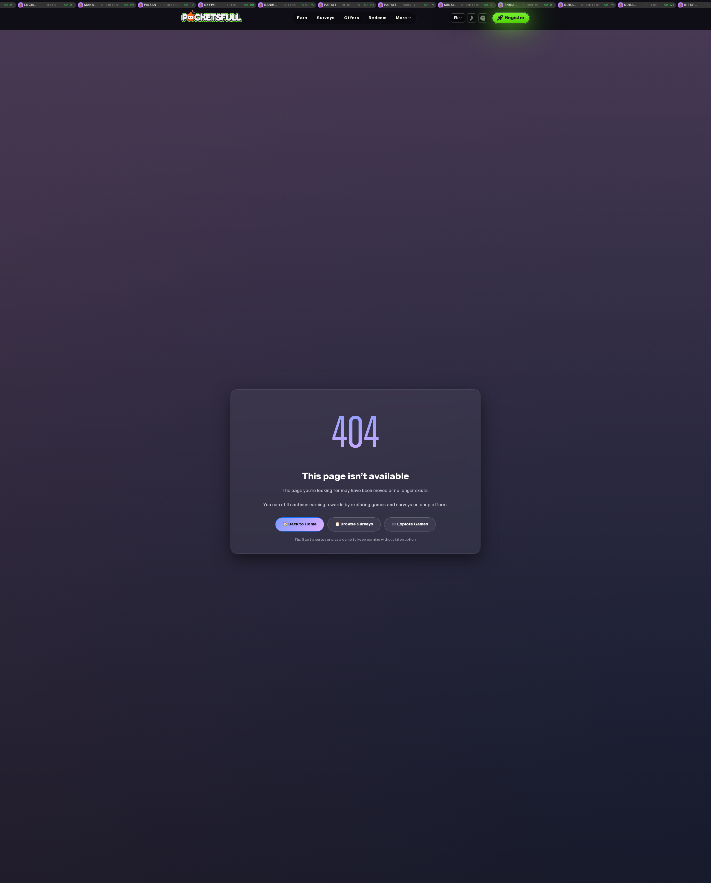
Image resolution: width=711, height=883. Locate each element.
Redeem (377, 18)
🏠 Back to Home (300, 524)
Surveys (326, 18)
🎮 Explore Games (410, 524)
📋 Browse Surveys (354, 524)
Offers (351, 18)
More (401, 18)
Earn (302, 18)
